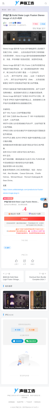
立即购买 (24, 218)
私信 (43, 24)
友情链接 (11, 402)
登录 (18, 330)
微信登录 (32, 341)
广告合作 (29, 402)
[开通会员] (45, 205)
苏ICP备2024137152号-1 (31, 407)
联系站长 (37, 402)
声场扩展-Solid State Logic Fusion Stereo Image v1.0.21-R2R (23, 17)
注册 (32, 330)
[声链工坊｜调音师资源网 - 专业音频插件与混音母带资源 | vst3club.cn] (24, 391)
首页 (4, 10)
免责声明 (20, 402)
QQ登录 (19, 341)
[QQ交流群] (45, 200)
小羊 (10, 23)
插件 (9, 10)
